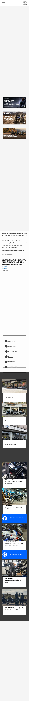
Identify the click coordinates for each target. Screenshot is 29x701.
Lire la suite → (5, 268)
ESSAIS (10, 356)
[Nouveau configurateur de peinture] (14, 256)
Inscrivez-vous (14, 668)
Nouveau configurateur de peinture (13, 259)
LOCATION (11, 362)
